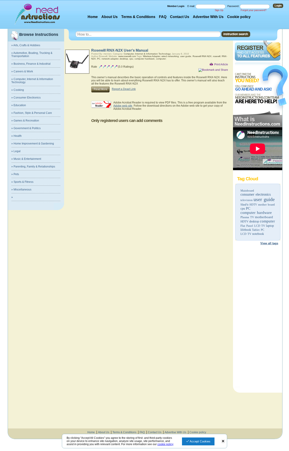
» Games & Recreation (25, 120)
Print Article (221, 64)
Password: (233, 6)
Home (93, 17)
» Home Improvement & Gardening (32, 143)
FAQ (162, 17)
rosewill (216, 56)
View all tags (269, 243)
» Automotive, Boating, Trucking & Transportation (31, 54)
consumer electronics (255, 194)
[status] (223, 441)
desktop (254, 221)
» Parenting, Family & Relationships (33, 166)
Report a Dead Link (124, 89)
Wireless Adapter (151, 56)
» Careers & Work (22, 71)
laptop (270, 225)
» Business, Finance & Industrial (31, 63)
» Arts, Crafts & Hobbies (25, 45)
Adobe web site (122, 105)
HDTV (244, 221)
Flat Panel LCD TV (252, 225)
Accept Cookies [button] (199, 441)
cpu (242, 208)
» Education (18, 105)
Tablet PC (258, 229)
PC (248, 208)
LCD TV (245, 234)
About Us (109, 17)
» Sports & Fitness (22, 181)
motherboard (264, 217)
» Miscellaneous (21, 189)
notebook (258, 234)
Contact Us (179, 17)
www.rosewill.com (127, 56)
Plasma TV (247, 217)
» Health (16, 135)
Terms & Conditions (138, 17)
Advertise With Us (208, 17)
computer (267, 221)
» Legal (16, 151)
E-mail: (191, 6)
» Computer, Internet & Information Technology (32, 81)
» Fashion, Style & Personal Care (31, 112)
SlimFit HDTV (248, 204)
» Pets (15, 174)
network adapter (110, 58)
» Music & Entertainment (26, 158)
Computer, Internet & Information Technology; (147, 54)
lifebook (245, 229)
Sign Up (219, 10)
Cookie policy (239, 17)
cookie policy (165, 444)
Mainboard (247, 190)
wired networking (170, 56)
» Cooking (17, 90)
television (246, 200)
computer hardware (256, 213)
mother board (266, 204)
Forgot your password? (253, 10)
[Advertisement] (257, 317)
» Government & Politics (26, 128)
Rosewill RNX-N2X (202, 56)
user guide (264, 199)
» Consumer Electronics (26, 97)
